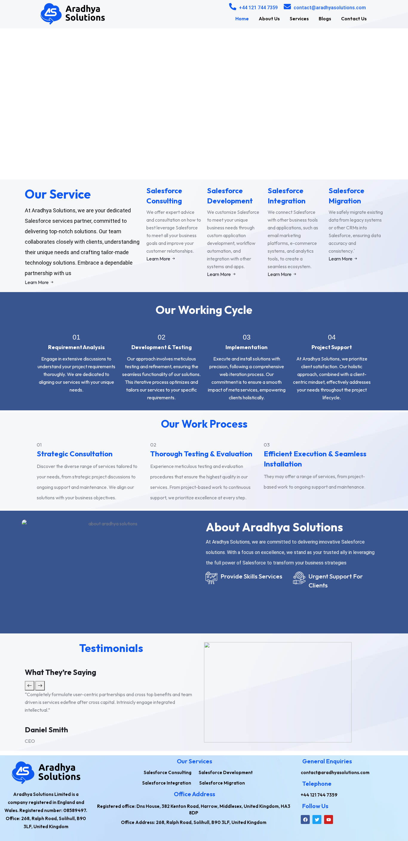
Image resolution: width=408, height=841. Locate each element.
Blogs (325, 19)
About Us (269, 19)
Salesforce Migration (346, 195)
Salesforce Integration (287, 195)
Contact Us (354, 19)
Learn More (37, 282)
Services (299, 19)
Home (242, 19)
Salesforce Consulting (164, 195)
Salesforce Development (230, 195)
